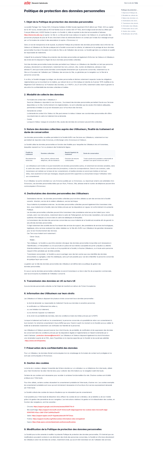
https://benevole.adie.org (33, 35)
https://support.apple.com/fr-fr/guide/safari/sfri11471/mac (52, 416)
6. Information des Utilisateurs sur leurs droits (49, 293)
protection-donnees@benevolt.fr (48, 335)
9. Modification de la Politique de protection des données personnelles (63, 429)
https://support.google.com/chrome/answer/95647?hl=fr (54, 407)
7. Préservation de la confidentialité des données (51, 348)
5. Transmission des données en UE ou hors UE (49, 281)
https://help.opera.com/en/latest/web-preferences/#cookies (54, 422)
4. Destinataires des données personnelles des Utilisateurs (56, 193)
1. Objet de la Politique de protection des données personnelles (58, 22)
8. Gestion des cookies (36, 363)
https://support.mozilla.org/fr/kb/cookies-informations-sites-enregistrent (59, 419)
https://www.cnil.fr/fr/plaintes (35, 341)
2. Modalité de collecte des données (44, 94)
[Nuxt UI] (36, 3)
